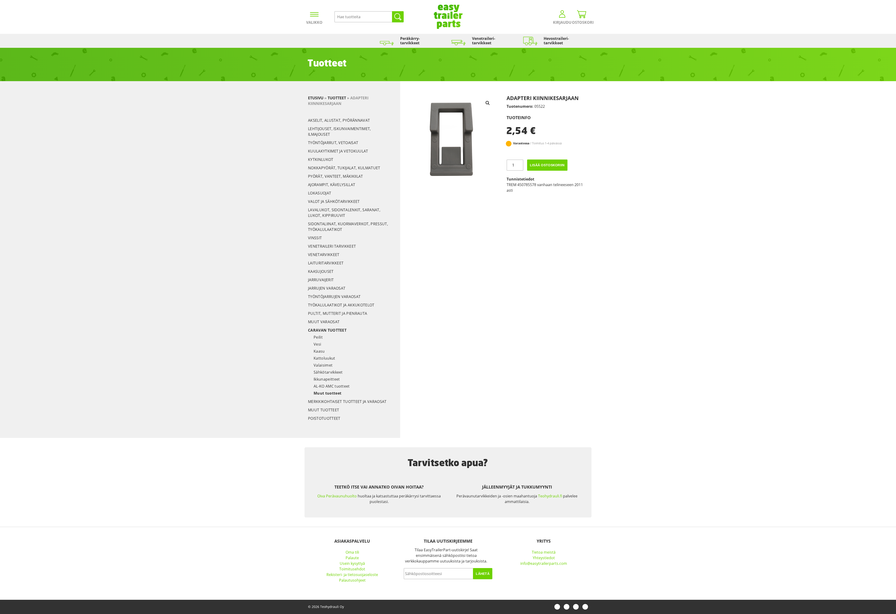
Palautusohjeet (352, 580)
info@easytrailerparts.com (543, 563)
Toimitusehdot (352, 569)
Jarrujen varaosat (326, 288)
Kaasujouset (321, 271)
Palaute (352, 557)
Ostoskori (582, 22)
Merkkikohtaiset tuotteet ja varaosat (347, 401)
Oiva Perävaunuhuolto (337, 496)
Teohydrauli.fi (550, 496)
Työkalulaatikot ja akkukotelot (341, 305)
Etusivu (315, 98)
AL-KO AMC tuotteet (332, 386)
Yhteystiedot (544, 557)
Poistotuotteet (324, 418)
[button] (487, 103)
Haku (398, 16)
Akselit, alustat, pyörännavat (339, 120)
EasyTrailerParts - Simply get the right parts (448, 17)
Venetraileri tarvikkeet (332, 246)
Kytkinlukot (320, 159)
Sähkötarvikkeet (328, 372)
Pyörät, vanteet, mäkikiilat (335, 176)
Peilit (318, 337)
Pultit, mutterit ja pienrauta (337, 313)
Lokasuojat (319, 193)
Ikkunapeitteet (327, 379)
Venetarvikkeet (323, 254)
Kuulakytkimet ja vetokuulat (338, 151)
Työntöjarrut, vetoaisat (333, 142)
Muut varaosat (324, 321)
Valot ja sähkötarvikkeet (334, 201)
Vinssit (315, 237)
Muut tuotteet (327, 393)
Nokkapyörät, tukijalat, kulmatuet (344, 167)
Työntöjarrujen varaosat (334, 296)
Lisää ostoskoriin (547, 165)
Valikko (314, 22)
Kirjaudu (562, 22)
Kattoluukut (324, 358)
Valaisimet (323, 365)
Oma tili (352, 552)
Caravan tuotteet (327, 330)
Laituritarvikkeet (325, 263)
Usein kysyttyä (352, 563)
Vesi (317, 344)
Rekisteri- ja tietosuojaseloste (352, 574)
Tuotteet (337, 98)
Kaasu (319, 351)
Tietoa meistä (544, 552)
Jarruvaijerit (321, 279)
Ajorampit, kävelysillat (331, 184)
